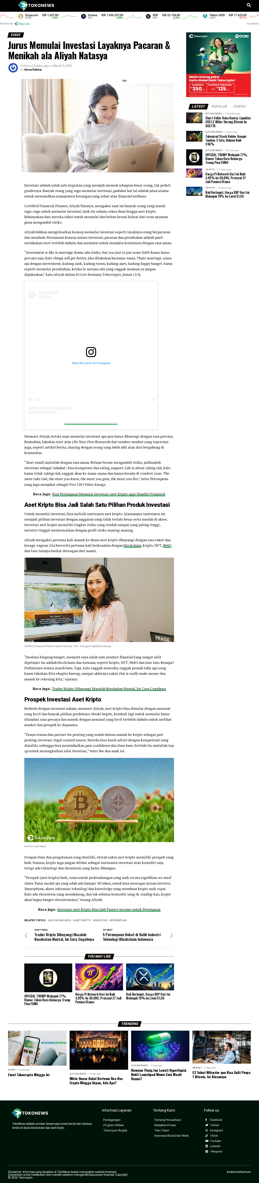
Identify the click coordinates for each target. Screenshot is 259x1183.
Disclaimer (253, 23)
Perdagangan (112, 1119)
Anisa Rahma (33, 69)
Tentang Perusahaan (167, 1119)
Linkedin (215, 1146)
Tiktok (213, 1135)
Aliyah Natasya (60, 920)
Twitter (214, 1125)
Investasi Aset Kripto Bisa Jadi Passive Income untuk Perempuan (108, 909)
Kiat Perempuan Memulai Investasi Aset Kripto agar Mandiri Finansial (108, 494)
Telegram (215, 1151)
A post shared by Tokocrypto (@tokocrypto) (91, 423)
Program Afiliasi (113, 1125)
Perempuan (119, 920)
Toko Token (161, 1130)
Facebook (215, 1119)
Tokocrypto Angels (115, 1130)
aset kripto (83, 920)
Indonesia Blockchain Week (171, 1135)
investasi (100, 920)
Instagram (216, 1130)
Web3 (167, 545)
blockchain (132, 545)
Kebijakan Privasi (165, 1125)
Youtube (215, 1141)
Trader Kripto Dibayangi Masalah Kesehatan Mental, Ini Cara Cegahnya (109, 688)
